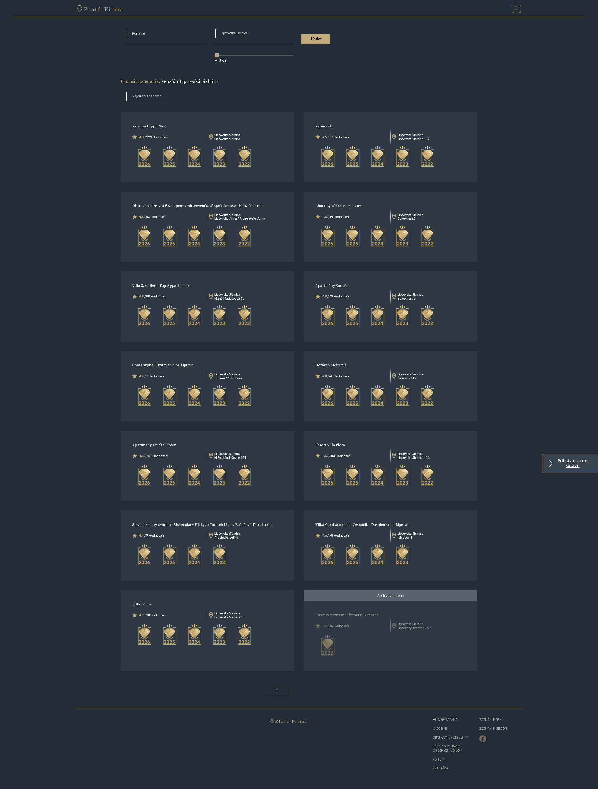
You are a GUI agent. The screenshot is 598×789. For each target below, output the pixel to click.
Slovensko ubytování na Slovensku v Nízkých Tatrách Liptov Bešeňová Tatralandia (202, 524)
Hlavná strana (445, 720)
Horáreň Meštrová (330, 365)
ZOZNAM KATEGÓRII (493, 728)
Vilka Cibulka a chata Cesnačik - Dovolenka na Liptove (361, 524)
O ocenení (441, 728)
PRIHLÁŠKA (440, 768)
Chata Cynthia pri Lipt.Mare (339, 205)
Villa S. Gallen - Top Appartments (160, 285)
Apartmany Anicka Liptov (154, 444)
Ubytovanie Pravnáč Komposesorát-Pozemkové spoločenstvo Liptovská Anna (198, 205)
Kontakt (439, 759)
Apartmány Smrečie (332, 285)
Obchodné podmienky (450, 737)
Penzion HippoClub (148, 126)
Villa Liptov (142, 604)
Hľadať (316, 39)
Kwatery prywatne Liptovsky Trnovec (346, 614)
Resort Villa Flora (330, 444)
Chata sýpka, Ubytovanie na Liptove (162, 365)
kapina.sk (323, 126)
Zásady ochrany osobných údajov (447, 748)
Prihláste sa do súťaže (572, 463)
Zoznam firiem (490, 720)
